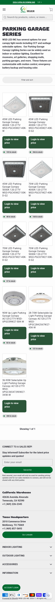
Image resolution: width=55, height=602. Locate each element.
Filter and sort (27, 80)
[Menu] (5, 9)
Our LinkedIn (27, 535)
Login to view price (11, 141)
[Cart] (50, 9)
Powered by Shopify (10, 598)
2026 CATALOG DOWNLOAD (24, 2)
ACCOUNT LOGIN (11, 588)
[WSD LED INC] (27, 9)
